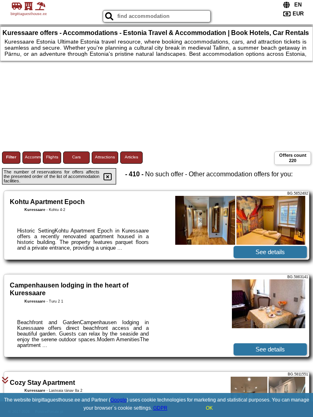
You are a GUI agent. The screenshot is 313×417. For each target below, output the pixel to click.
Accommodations (33, 157)
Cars (76, 157)
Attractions (105, 157)
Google (118, 400)
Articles (131, 157)
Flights (52, 157)
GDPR (160, 408)
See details (270, 251)
